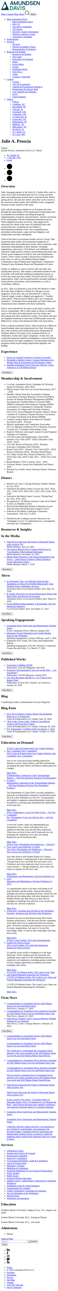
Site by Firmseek (14, 1287)
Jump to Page (7, 1238)
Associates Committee (22, 37)
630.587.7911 (14, 158)
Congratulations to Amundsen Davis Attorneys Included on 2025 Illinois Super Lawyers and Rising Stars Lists (31, 1012)
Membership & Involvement (21, 378)
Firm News (17, 72)
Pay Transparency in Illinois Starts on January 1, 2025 (31, 729)
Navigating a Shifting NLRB (20, 665)
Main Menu (19, 14)
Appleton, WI (18, 104)
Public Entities (13, 1173)
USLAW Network (15, 1285)
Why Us (16, 24)
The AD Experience (21, 84)
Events (15, 67)
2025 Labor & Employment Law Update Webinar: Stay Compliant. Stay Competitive (31, 754)
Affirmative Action (15, 1151)
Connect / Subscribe (21, 77)
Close (4, 1244)
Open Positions (19, 97)
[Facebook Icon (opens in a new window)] (7, 1253)
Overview (8, 186)
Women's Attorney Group (23, 34)
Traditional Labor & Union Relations (23, 1186)
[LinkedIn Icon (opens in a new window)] (9, 180)
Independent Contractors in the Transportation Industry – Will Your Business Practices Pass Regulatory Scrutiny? (31, 785)
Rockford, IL (18, 129)
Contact (10, 1282)
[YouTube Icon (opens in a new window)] (8, 1259)
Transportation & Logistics (18, 1188)
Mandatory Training (15, 1166)
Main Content (7, 14)
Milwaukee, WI (19, 127)
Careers (10, 79)
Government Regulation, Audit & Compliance (27, 1161)
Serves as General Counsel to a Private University (29, 357)
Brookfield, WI (19, 107)
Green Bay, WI (19, 119)
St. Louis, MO (18, 134)
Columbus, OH (19, 114)
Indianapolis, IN (19, 122)
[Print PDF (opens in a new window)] (9, 168)
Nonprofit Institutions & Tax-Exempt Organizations (30, 1171)
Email (9, 160)
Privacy (10, 1277)
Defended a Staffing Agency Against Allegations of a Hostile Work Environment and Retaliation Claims (30, 361)
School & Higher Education (19, 1178)
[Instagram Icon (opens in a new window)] (8, 1257)
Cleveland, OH (19, 112)
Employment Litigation (17, 1156)
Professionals (12, 39)
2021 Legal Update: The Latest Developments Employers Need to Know (27, 946)
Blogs (15, 62)
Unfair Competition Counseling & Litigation (26, 1191)
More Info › (12, 773)
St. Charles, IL (18, 132)
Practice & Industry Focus (23, 47)
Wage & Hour (13, 1196)
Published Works (19, 69)
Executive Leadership (22, 27)
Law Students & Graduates (24, 92)
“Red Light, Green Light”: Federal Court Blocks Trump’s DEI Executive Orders (28, 722)
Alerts (15, 74)
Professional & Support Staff (25, 89)
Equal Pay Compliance (17, 1158)
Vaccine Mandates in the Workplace (23, 1193)
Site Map (11, 1280)
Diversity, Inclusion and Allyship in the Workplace (29, 913)
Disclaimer (11, 1275)
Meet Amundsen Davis (17, 19)
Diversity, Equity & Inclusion (25, 32)
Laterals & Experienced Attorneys (27, 87)
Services (10, 42)
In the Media (18, 64)
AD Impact (17, 29)
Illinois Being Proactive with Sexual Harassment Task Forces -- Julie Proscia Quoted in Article (30, 559)
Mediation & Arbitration (17, 1168)
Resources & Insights (16, 52)
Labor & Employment (16, 1163)
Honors (6, 478)
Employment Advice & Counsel (21, 1153)
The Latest (17, 57)
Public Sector (13, 1176)
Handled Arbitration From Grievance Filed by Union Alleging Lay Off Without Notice (30, 366)
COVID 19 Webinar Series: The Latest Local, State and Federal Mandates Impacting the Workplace (31, 978)
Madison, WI (18, 124)
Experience (9, 351)
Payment (10, 1272)
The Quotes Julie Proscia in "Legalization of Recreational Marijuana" (29, 550)
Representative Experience (24, 49)
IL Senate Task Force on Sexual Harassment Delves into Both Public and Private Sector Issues (32, 595)
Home (9, 1267)
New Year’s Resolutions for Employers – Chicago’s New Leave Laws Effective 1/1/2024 (30, 850)
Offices (10, 99)
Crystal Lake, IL (19, 117)
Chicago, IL (17, 109)
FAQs (15, 94)
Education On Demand (22, 59)
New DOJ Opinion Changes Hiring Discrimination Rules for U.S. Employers (29, 715)
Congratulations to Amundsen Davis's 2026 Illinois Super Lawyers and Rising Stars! (29, 1004)
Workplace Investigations (18, 1198)
